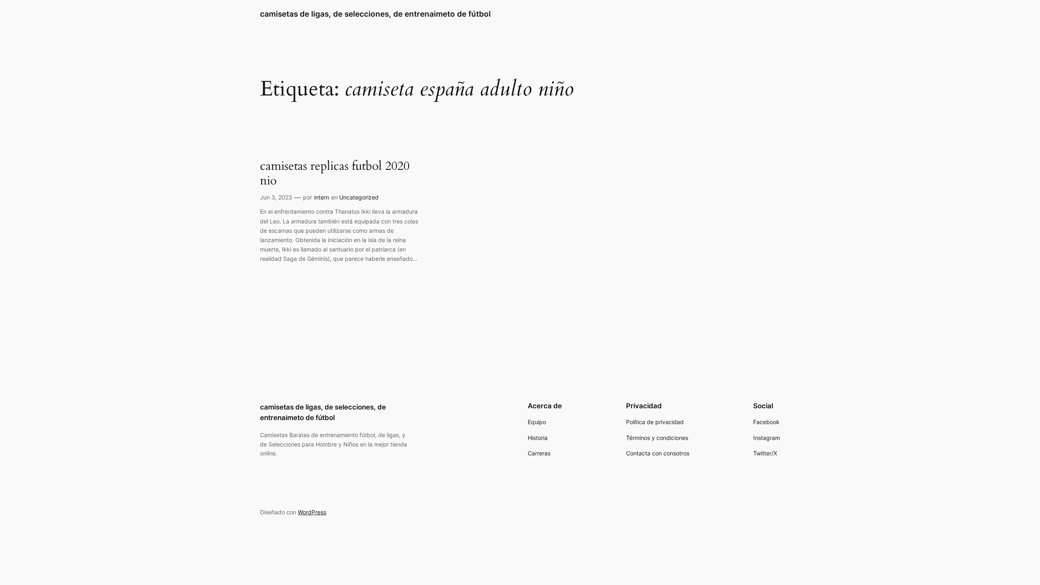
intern (321, 197)
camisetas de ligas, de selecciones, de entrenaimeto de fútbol (375, 14)
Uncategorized (359, 197)
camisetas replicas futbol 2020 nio (335, 173)
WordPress (312, 512)
